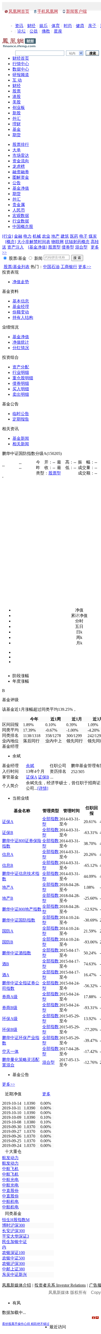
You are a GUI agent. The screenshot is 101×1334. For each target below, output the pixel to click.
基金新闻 (20, 438)
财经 (31, 25)
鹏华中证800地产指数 (21, 909)
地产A (7, 887)
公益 (34, 31)
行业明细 (20, 372)
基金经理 (20, 306)
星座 (58, 31)
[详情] (42, 788)
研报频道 (20, 74)
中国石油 (51, 266)
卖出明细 (20, 394)
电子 (83, 236)
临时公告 (20, 413)
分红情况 (20, 347)
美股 (16, 102)
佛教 (46, 31)
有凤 (16, 1303)
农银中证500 (13, 1258)
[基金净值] (37, 247)
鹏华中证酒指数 (16, 953)
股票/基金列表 (17, 266)
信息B (7, 865)
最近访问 (57, 1327)
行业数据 (20, 221)
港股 (16, 96)
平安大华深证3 (15, 1236)
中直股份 (10, 1190)
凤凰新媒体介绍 (16, 1285)
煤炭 (93, 236)
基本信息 (20, 301)
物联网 (57, 241)
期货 (16, 135)
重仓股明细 (22, 378)
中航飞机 (10, 1168)
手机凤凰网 (47, 11)
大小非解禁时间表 (33, 241)
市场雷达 (20, 155)
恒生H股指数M (16, 1220)
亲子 (92, 25)
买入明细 (20, 389)
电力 (27, 236)
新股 (16, 113)
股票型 (54, 247)
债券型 (68, 247)
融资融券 (20, 172)
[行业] (7, 236)
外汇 (16, 118)
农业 (46, 236)
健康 (80, 25)
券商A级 (10, 997)
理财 (16, 124)
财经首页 (20, 58)
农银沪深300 (13, 1263)
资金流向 (20, 161)
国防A (7, 931)
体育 (56, 25)
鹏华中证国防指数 (18, 920)
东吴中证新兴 (14, 1274)
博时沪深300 (13, 1225)
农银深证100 (13, 1252)
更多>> (84, 266)
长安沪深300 (13, 1230)
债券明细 (20, 383)
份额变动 (20, 312)
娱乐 (43, 25)
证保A (31, 777)
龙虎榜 (18, 166)
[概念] (10, 241)
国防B (7, 942)
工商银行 (69, 266)
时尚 (68, 25)
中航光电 (10, 1179)
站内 (72, 53)
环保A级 (10, 1018)
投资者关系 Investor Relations (60, 1285)
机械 (37, 236)
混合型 (81, 247)
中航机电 (10, 1201)
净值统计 (20, 342)
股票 (16, 91)
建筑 (65, 236)
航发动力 (10, 1158)
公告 (16, 183)
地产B (7, 898)
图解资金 (20, 177)
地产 (55, 236)
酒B (5, 964)
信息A (7, 854)
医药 (74, 236)
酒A (5, 975)
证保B (43, 777)
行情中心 (20, 63)
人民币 (18, 210)
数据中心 (20, 69)
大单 (16, 150)
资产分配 (20, 367)
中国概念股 (22, 226)
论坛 (21, 31)
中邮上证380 (13, 1269)
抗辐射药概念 (77, 241)
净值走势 (20, 282)
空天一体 (10, 1051)
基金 (16, 129)
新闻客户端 (76, 11)
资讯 (19, 25)
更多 (46, 1094)
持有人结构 (22, 317)
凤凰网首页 (19, 11)
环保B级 (9, 1029)
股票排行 (20, 144)
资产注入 (15, 247)
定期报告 (20, 419)
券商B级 (9, 1007)
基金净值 (20, 188)
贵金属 (18, 204)
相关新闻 (20, 444)
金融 (18, 236)
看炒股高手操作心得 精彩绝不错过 (25, 1324)
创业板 (18, 107)
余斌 (30, 765)
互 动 (17, 80)
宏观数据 (20, 215)
